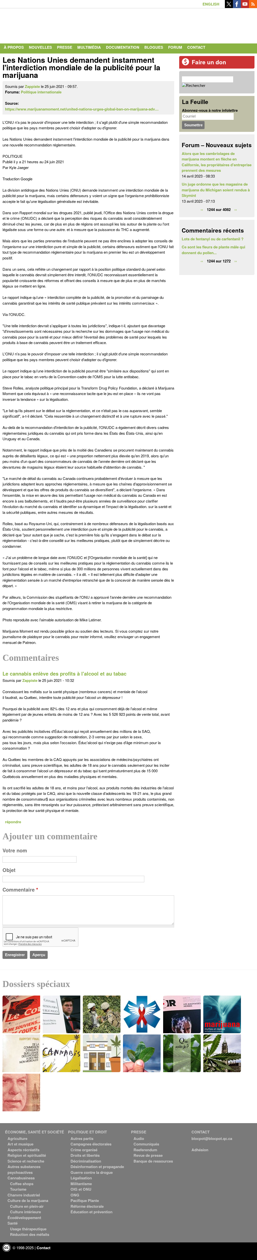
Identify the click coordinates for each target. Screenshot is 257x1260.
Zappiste (32, 86)
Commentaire (20, 889)
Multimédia (89, 47)
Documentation (122, 47)
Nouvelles (40, 47)
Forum (175, 47)
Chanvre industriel (24, 1195)
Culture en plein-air (27, 1206)
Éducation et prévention (91, 1212)
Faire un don (209, 62)
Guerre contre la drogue (92, 1172)
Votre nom (15, 850)
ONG (75, 1195)
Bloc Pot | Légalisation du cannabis (49, 24)
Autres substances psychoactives (24, 1169)
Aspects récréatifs (23, 1150)
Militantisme (81, 1183)
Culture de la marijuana (28, 1200)
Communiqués (146, 1144)
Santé (13, 1223)
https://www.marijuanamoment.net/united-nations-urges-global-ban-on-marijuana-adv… (82, 109)
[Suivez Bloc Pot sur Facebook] (237, 6)
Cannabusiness (21, 1178)
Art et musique (20, 1144)
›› (235, 209)
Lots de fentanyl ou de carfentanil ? (212, 239)
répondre (13, 822)
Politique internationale (41, 92)
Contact (196, 47)
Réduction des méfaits (29, 1234)
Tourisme (18, 1189)
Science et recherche (26, 1161)
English (211, 4)
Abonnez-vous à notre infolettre (210, 110)
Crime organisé (84, 1150)
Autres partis (82, 1138)
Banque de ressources (153, 1161)
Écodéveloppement (24, 1217)
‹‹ (202, 209)
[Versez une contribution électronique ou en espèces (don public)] (185, 64)
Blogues (153, 47)
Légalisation (81, 1178)
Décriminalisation (86, 1161)
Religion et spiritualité (27, 1155)
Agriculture (17, 1138)
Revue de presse (148, 1155)
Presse (64, 47)
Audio (139, 1138)
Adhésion (199, 1150)
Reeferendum (145, 1150)
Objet (9, 869)
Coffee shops (21, 1183)
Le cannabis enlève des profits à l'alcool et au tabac (64, 673)
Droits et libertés (85, 1155)
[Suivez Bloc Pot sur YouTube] (245, 6)
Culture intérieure (25, 1212)
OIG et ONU (81, 1189)
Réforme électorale (87, 1206)
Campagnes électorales (91, 1144)
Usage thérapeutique (28, 1229)
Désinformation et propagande (97, 1166)
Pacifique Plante (85, 1200)
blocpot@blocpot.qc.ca (211, 1138)
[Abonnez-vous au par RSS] (253, 6)
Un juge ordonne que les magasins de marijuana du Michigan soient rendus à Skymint (216, 189)
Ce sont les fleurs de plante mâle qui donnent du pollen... (213, 249)
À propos (14, 47)
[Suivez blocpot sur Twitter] (229, 6)
